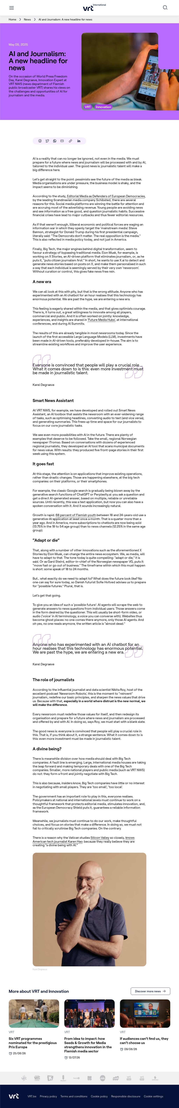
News (27, 19)
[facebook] (40, 141)
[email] (62, 141)
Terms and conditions (73, 1096)
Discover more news (148, 991)
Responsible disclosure (125, 1096)
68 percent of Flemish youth (76, 515)
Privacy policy (48, 1096)
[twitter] (47, 141)
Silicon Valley (100, 838)
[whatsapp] (55, 141)
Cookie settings (153, 1096)
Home (12, 19)
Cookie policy (99, 1096)
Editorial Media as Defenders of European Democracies (106, 196)
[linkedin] (79, 141)
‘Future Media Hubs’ (101, 320)
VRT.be (32, 1096)
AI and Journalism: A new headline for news (65, 19)
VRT (39, 87)
